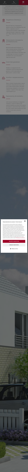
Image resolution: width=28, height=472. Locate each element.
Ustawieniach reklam (6, 236)
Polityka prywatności (20, 237)
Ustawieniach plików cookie (10, 237)
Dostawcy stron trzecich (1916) (14, 230)
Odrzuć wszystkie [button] (14, 244)
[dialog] (14, 236)
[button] (14, 249)
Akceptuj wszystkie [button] (14, 241)
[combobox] (25, 221)
